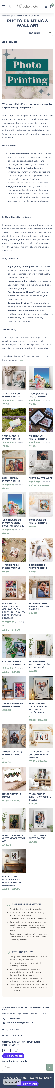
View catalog (4, 6)
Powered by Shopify (40, 1077)
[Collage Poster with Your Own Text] (14, 646)
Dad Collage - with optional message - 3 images (40, 754)
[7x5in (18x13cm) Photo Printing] (41, 420)
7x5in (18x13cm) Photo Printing (38, 437)
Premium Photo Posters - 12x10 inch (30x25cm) (40, 606)
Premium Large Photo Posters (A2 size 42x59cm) (39, 664)
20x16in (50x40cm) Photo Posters (12, 753)
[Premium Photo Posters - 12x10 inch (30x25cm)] (41, 588)
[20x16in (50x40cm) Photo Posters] (14, 736)
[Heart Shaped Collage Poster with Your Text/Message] (41, 688)
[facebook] (10, 1050)
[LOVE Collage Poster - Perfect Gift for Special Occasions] (14, 861)
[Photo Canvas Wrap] (41, 462)
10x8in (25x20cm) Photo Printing (11, 395)
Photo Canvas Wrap (41, 478)
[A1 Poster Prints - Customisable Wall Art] (14, 820)
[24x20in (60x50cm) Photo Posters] (14, 688)
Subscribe (49, 1067)
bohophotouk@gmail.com (20, 1022)
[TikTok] (16, 1050)
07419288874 (13, 1018)
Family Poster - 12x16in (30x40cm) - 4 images (40, 797)
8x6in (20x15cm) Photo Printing (11, 479)
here (21, 360)
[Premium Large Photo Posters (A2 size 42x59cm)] (41, 646)
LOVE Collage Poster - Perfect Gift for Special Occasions (12, 880)
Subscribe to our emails (14, 1061)
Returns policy (22, 952)
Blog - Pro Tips (11, 1029)
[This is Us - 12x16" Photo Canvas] (41, 820)
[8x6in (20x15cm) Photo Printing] (14, 462)
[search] (9, 6)
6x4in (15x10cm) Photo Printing (11, 437)
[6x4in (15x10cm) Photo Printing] (14, 420)
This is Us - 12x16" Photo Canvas (38, 836)
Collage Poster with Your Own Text (14, 663)
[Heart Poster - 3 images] (14, 779)
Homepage (7, 16)
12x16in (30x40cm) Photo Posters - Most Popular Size (13, 523)
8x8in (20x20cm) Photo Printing (38, 521)
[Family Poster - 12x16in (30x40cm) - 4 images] (41, 779)
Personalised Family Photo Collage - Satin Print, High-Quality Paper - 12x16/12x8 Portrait (13, 610)
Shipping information (26, 904)
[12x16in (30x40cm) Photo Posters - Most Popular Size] (14, 504)
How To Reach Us (12, 1035)
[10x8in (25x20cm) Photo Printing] (14, 378)
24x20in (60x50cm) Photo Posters (12, 705)
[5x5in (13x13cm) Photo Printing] (41, 550)
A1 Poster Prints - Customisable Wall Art (13, 838)
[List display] (51, 42)
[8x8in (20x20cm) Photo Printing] (41, 504)
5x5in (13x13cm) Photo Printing (38, 566)
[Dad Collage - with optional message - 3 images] (41, 736)
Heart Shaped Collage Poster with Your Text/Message (38, 708)
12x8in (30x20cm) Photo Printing (38, 395)
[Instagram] (3, 1050)
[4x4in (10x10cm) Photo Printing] (14, 550)
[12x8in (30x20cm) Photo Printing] (41, 378)
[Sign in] (45, 6)
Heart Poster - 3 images (11, 795)
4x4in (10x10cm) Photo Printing (11, 566)
